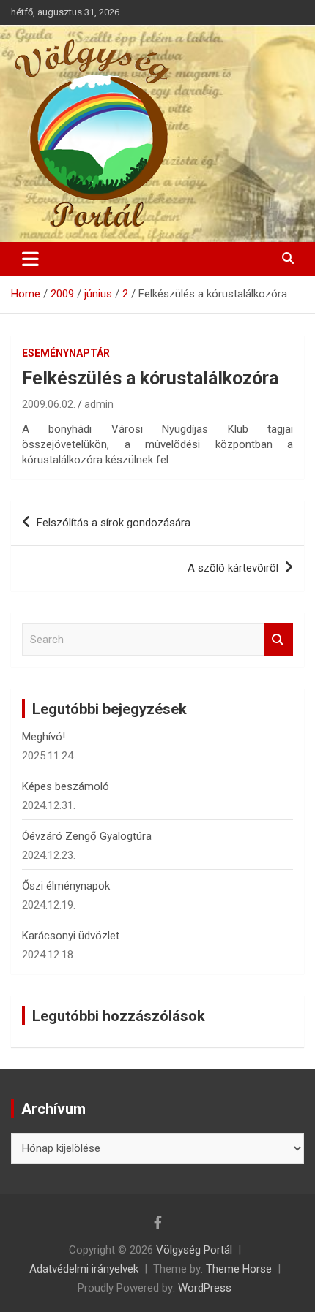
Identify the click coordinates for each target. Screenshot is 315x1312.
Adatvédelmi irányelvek (83, 1268)
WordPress (204, 1287)
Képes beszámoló (65, 786)
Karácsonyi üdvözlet (70, 935)
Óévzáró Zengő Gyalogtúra (87, 836)
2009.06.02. (48, 404)
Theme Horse (239, 1268)
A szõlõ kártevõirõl (233, 568)
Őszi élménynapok (66, 885)
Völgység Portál (194, 1249)
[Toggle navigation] (30, 259)
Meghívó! (43, 736)
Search (278, 639)
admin (99, 404)
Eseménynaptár (66, 353)
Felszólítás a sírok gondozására (113, 522)
